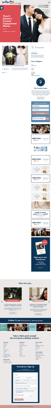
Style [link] (20, 351)
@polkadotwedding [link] (37, 320)
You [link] (4, 348)
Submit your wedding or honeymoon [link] (40, 356)
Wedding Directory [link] (7, 361)
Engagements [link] (6, 31)
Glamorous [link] (33, 65)
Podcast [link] (5, 351)
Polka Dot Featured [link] (12, 300)
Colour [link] (20, 348)
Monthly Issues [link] (22, 355)
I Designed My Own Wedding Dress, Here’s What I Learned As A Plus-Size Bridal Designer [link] (38, 306)
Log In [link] (37, 349)
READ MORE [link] (40, 98)
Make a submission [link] (39, 353)
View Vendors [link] (40, 113)
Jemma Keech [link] (34, 53)
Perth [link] (32, 74)
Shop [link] (4, 352)
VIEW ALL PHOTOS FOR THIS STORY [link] (20, 68)
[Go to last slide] (2, 302)
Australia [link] (33, 73)
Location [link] (21, 349)
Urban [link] (32, 69)
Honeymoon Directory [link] (7, 362)
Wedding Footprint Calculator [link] (7, 356)
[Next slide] (49, 302)
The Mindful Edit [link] (6, 354)
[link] (1, 7)
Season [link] (20, 354)
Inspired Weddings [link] (23, 345)
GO (47, 118)
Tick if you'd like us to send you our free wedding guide (25, 391)
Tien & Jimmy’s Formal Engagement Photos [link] (13, 65)
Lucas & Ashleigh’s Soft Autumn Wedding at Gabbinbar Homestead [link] (13, 305)
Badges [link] (37, 359)
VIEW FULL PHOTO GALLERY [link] (37, 56)
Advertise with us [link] (39, 357)
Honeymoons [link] (6, 349)
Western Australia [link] (35, 75)
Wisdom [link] (5, 345)
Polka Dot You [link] (38, 300)
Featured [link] (13, 31)
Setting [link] (20, 352)
